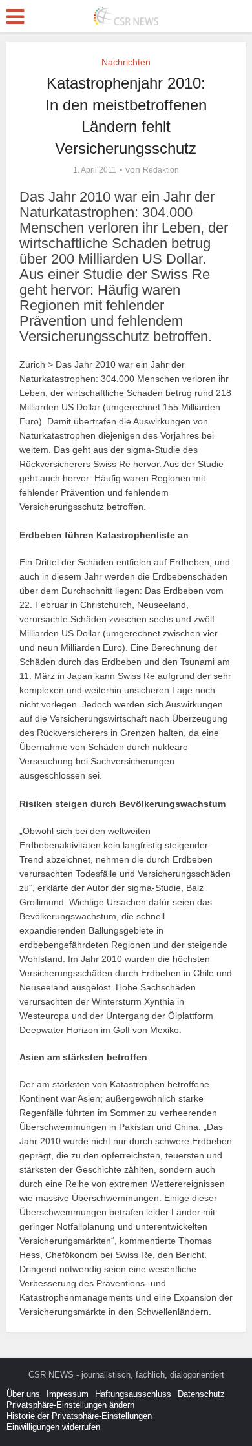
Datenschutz (201, 1394)
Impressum (68, 1394)
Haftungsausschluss (133, 1394)
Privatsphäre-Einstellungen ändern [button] (70, 1405)
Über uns (23, 1394)
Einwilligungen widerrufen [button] (53, 1427)
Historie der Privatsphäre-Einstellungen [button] (79, 1416)
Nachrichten (126, 62)
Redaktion (161, 169)
